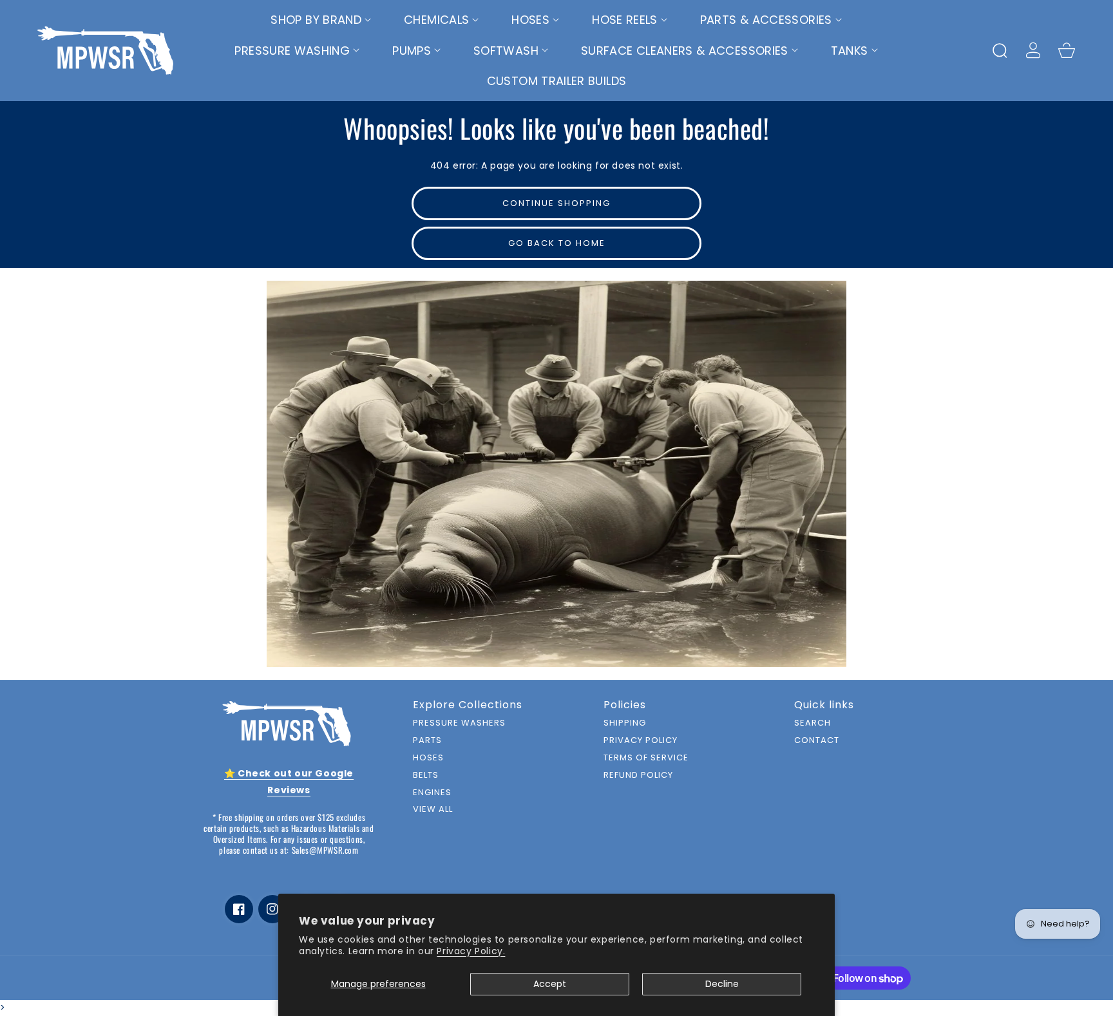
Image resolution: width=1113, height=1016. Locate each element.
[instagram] (272, 909)
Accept (549, 983)
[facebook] (239, 909)
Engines (432, 792)
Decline (722, 983)
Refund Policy (638, 775)
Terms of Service (646, 758)
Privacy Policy (641, 740)
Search (812, 723)
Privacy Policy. (471, 951)
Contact (816, 740)
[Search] (999, 50)
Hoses (428, 758)
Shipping (625, 723)
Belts (426, 775)
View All (433, 809)
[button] (321, 19)
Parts (427, 740)
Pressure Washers (459, 723)
